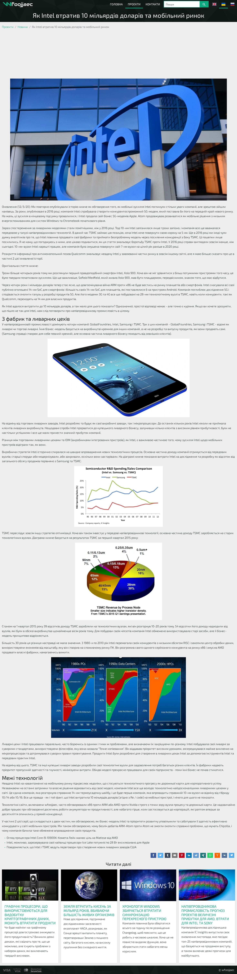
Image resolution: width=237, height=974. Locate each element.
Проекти (134, 4)
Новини (23, 27)
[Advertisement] (118, 54)
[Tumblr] (167, 855)
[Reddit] (196, 855)
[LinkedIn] (189, 855)
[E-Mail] (175, 855)
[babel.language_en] (214, 4)
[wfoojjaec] (17, 4)
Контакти (153, 4)
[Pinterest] (182, 855)
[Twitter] (160, 855)
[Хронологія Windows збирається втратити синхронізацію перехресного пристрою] (148, 885)
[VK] (224, 855)
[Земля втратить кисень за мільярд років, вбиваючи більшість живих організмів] (89, 885)
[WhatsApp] (210, 855)
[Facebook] (153, 855)
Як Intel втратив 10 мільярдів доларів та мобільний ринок (118, 15)
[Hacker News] (217, 855)
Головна (116, 4)
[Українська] (223, 4)
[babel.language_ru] (232, 4)
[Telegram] (231, 855)
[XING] (203, 855)
